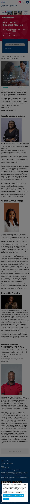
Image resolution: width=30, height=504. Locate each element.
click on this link (18, 492)
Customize (6, 498)
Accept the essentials (18, 495)
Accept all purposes (8, 495)
